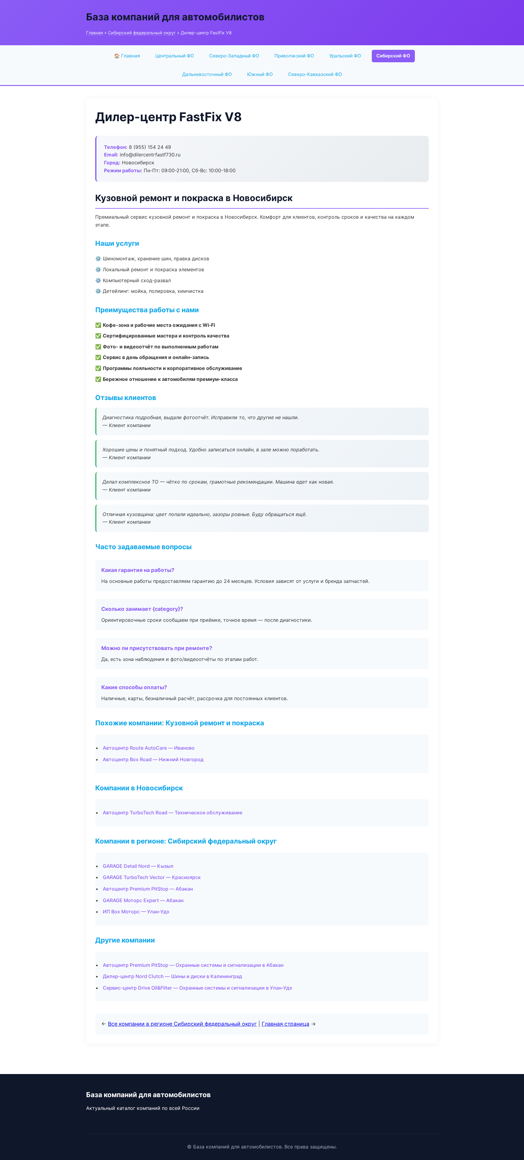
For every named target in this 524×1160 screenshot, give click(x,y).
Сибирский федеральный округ (142, 32)
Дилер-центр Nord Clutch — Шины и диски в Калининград (172, 976)
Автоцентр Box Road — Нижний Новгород (153, 759)
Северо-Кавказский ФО (315, 74)
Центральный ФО (174, 56)
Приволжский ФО (294, 56)
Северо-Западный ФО (234, 56)
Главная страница (285, 1024)
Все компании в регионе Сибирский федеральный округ (182, 1024)
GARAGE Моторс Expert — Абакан (143, 900)
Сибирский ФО (393, 56)
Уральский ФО (345, 56)
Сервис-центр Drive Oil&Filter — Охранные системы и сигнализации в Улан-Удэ (197, 988)
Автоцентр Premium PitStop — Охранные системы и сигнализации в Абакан (193, 965)
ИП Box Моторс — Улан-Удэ (136, 911)
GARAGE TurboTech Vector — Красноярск (152, 877)
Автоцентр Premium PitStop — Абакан (148, 889)
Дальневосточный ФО (207, 74)
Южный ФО (260, 74)
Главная (94, 32)
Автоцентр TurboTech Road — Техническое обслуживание (172, 812)
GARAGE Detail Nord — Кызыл (138, 866)
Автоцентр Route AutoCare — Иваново (149, 748)
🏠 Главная (127, 56)
